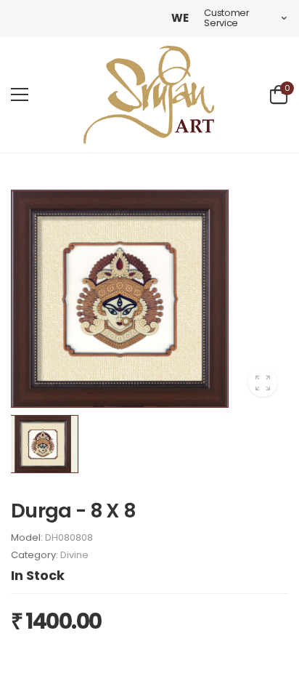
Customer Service (226, 18)
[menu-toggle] (19, 94)
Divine (74, 555)
